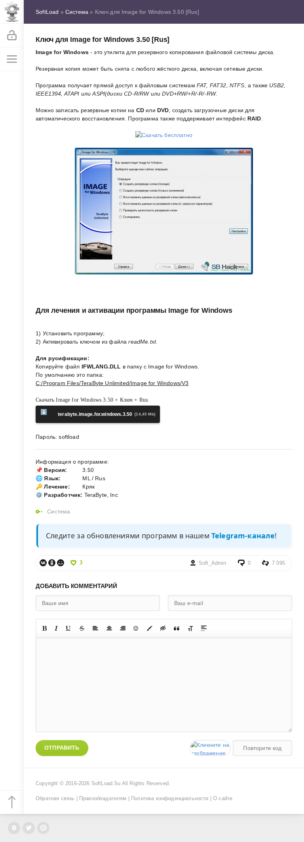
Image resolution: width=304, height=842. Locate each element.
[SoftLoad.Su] (12, 12)
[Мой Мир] (60, 562)
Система (58, 511)
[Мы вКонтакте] (14, 828)
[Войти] (12, 35)
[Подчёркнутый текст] (68, 628)
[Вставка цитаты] (176, 628)
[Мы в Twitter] (29, 828)
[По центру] (109, 628)
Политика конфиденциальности (170, 798)
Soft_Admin (212, 563)
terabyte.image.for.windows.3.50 (97, 413)
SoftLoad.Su (106, 783)
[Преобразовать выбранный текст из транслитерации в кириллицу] (190, 628)
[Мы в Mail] (43, 828)
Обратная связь (55, 798)
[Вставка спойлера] (204, 628)
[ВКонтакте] (43, 562)
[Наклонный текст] (56, 628)
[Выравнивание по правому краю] (122, 628)
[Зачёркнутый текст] (82, 628)
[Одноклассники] (51, 562)
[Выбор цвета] (149, 628)
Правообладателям (103, 798)
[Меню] (12, 59)
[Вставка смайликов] (136, 628)
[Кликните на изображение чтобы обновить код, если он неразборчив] (210, 748)
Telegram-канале (243, 535)
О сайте (222, 798)
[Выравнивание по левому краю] (95, 628)
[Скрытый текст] (163, 628)
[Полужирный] (44, 628)
